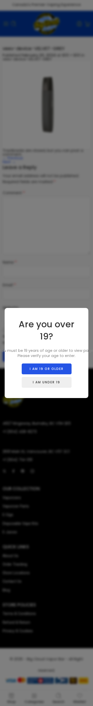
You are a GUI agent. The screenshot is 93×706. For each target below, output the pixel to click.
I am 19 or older (47, 369)
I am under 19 (46, 382)
